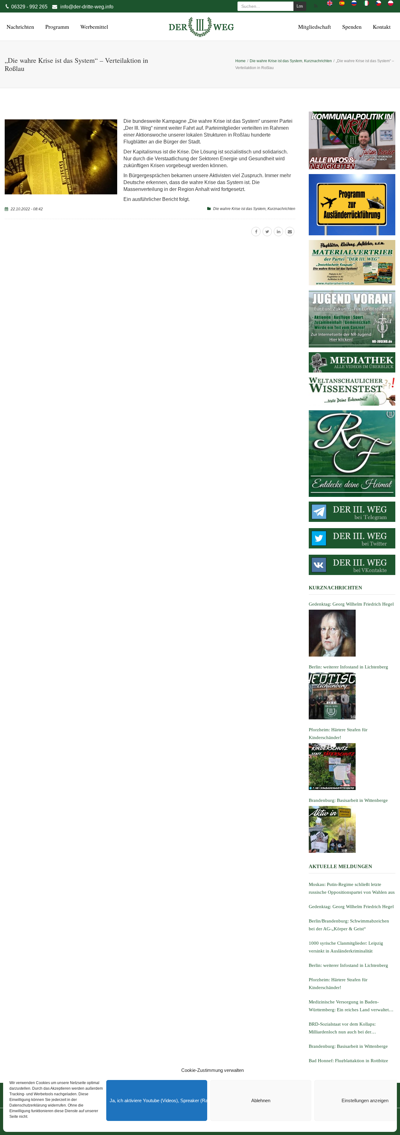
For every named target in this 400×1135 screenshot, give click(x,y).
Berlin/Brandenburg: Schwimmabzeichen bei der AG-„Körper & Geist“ (349, 924)
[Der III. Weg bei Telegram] (352, 512)
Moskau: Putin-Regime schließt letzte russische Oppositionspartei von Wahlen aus (352, 888)
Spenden (351, 26)
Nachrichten (19, 26)
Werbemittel (93, 26)
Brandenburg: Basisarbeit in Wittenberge (348, 1046)
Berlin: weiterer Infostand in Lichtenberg (348, 965)
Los (300, 6)
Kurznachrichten (281, 209)
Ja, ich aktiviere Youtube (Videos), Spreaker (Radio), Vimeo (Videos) (158, 1100)
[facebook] (256, 231)
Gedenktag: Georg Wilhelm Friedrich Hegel (351, 906)
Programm (56, 26)
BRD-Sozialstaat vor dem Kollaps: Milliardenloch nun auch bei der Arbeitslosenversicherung (342, 1029)
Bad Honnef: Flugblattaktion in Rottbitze (348, 1060)
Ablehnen (260, 1100)
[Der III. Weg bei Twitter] (352, 538)
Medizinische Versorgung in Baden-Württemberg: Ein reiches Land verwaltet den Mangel (349, 1006)
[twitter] (267, 231)
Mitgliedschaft (313, 26)
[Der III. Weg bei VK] (352, 565)
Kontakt (381, 26)
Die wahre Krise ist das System (239, 209)
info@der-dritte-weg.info (86, 6)
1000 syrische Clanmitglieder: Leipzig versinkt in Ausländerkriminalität (346, 947)
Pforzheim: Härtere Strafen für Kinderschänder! (338, 983)
